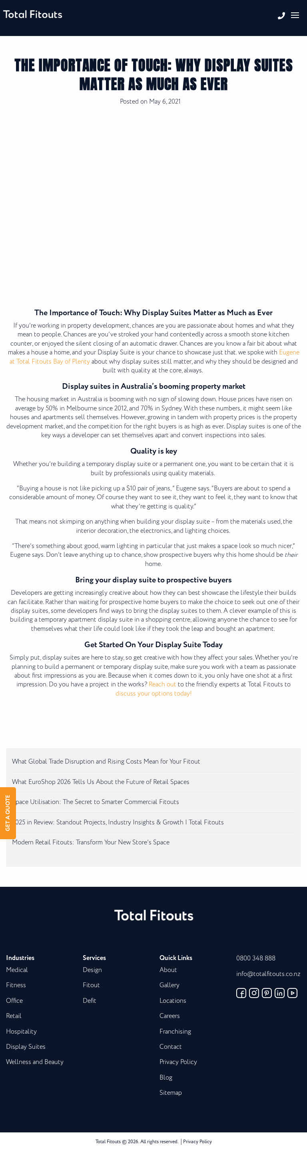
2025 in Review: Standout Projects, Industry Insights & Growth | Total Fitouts (118, 822)
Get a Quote (8, 813)
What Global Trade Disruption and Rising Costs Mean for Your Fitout (106, 761)
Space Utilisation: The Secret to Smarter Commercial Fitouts (95, 802)
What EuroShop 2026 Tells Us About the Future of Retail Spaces (100, 782)
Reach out (162, 684)
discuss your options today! (154, 693)
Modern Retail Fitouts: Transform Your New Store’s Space (90, 842)
